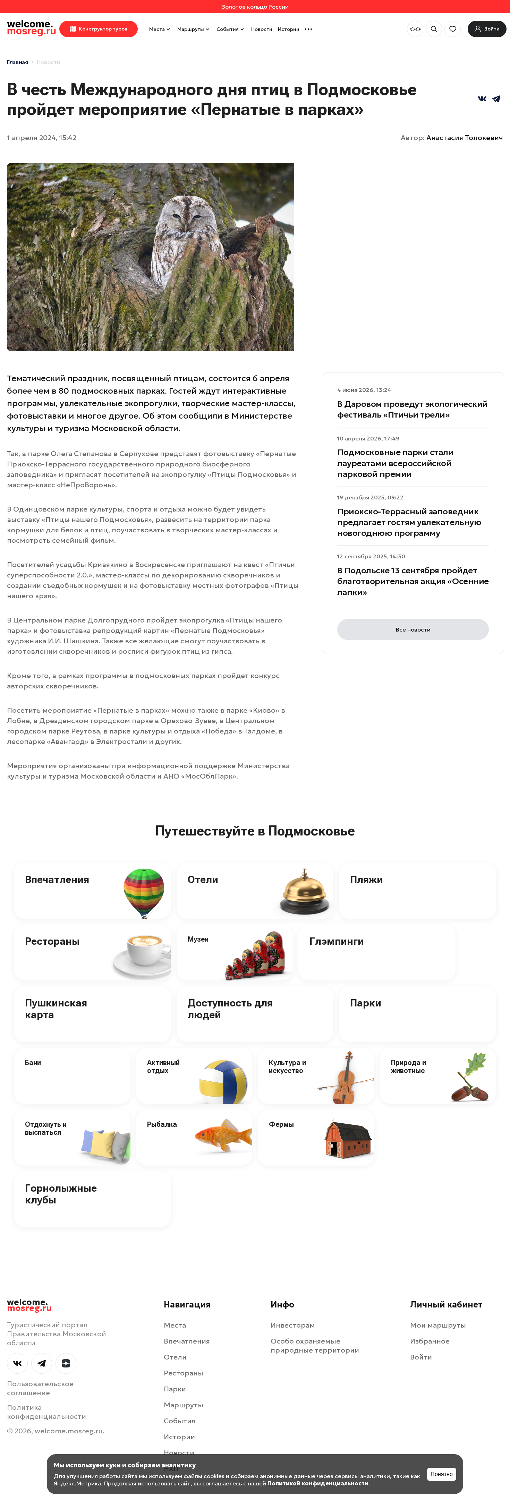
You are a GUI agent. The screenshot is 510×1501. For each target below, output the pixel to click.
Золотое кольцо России (255, 6)
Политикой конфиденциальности (317, 1483)
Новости (261, 29)
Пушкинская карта (56, 1009)
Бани (33, 1062)
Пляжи (366, 879)
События (227, 29)
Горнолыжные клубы (61, 1194)
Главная (17, 62)
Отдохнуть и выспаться (46, 1128)
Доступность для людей (230, 1009)
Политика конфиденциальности (46, 1412)
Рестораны (52, 941)
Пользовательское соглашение (40, 1388)
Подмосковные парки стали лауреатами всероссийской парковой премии (395, 463)
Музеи (198, 939)
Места (157, 29)
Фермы (281, 1124)
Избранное (430, 1341)
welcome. (29, 1305)
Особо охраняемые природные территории (315, 1346)
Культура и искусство (287, 1066)
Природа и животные (408, 1066)
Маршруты (190, 29)
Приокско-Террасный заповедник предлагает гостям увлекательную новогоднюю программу (409, 522)
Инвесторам (293, 1325)
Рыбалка (162, 1124)
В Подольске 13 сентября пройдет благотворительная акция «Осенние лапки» (413, 581)
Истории (288, 29)
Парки (365, 1003)
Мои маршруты (438, 1325)
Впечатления (57, 879)
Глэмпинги (336, 941)
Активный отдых (163, 1066)
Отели (203, 879)
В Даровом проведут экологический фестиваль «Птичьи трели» (412, 409)
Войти (421, 1357)
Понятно (442, 1474)
